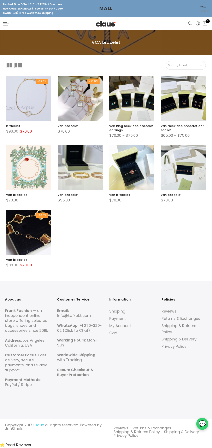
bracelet (13, 126)
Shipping (117, 311)
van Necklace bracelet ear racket (182, 128)
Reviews (168, 311)
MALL (106, 8)
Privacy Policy (173, 346)
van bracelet (68, 126)
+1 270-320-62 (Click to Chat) (79, 328)
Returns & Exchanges (180, 318)
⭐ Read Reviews (15, 444)
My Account (120, 325)
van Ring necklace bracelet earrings (131, 128)
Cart (113, 332)
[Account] (197, 23)
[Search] (190, 23)
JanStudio (14, 428)
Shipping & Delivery (178, 339)
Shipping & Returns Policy (136, 431)
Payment (117, 318)
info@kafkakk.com (74, 315)
